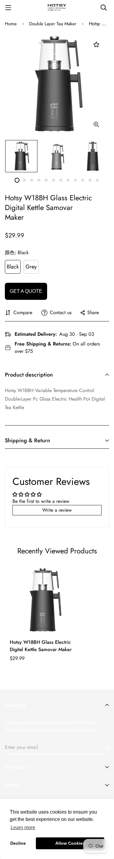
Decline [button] (18, 843)
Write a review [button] (57, 510)
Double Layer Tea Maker (52, 23)
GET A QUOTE (26, 291)
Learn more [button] (23, 827)
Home (11, 23)
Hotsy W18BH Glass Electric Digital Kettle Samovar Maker (41, 646)
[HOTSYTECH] (57, 8)
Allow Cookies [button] (70, 843)
